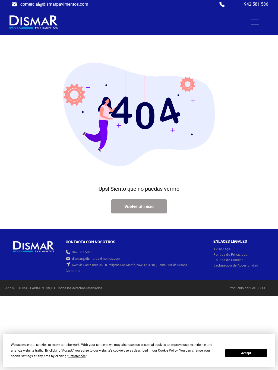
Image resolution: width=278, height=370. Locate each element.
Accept (246, 353)
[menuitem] (224, 249)
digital (261, 288)
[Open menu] (255, 22)
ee (253, 288)
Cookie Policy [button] (168, 350)
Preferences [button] (77, 356)
